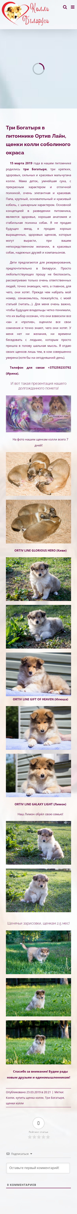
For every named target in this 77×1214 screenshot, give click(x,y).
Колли (10, 1098)
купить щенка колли (29, 1098)
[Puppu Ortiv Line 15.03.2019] (38, 454)
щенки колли (15, 1103)
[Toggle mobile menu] (73, 7)
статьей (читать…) (19, 304)
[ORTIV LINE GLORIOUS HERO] (38, 559)
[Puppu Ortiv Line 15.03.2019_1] (38, 501)
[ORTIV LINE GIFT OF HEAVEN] (38, 707)
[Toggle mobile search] (65, 7)
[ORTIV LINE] (38, 932)
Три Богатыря (54, 1098)
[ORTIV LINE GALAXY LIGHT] (38, 822)
